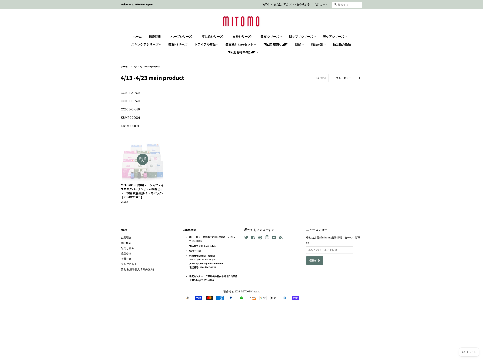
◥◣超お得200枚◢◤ (242, 52)
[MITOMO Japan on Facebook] (253, 238)
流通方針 (126, 259)
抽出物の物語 (342, 44)
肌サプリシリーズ (301, 37)
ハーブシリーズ (181, 37)
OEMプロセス (129, 264)
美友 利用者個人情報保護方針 (138, 269)
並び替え (321, 78)
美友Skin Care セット (239, 44)
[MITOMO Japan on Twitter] (246, 238)
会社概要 (126, 243)
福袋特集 (155, 37)
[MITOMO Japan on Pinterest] (260, 238)
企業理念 (126, 237)
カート (324, 4)
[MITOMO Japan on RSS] (281, 238)
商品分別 (317, 44)
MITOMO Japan (250, 291)
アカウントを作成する (296, 4)
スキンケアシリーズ (145, 44)
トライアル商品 (205, 44)
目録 (298, 44)
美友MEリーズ (177, 44)
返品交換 (126, 253)
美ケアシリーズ (334, 37)
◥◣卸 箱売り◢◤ (275, 44)
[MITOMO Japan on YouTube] (274, 238)
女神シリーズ (242, 37)
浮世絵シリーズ (212, 37)
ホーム (137, 37)
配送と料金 (127, 248)
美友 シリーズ (270, 37)
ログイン (266, 4)
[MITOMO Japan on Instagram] (267, 238)
